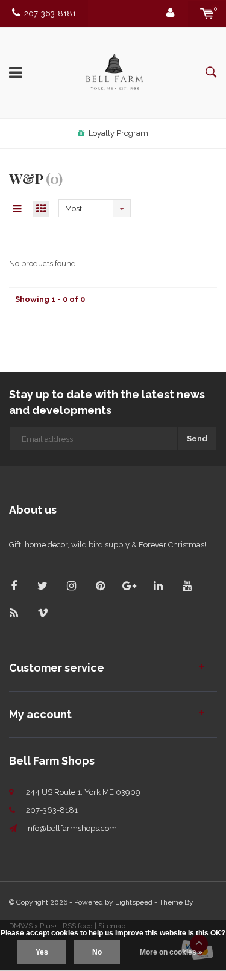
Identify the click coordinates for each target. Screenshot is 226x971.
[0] (207, 13)
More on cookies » (171, 952)
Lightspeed (133, 902)
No (97, 952)
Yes (42, 952)
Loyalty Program (118, 133)
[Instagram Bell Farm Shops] (71, 585)
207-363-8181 (50, 13)
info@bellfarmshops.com (71, 828)
